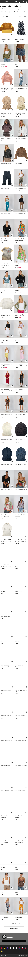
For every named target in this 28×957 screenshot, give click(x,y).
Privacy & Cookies (20, 955)
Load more (14, 928)
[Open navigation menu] (2, 1)
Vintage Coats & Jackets (16, 11)
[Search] (16, 1)
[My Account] (19, 1)
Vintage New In (4, 11)
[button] (2, 948)
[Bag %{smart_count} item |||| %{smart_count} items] (26, 1)
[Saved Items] (23, 1)
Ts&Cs (26, 955)
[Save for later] (12, 34)
